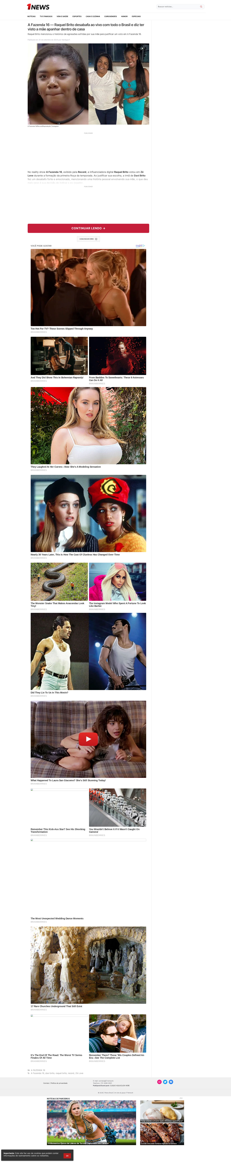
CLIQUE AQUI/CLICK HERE (120, 1085)
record (71, 1073)
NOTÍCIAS (31, 16)
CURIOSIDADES (110, 16)
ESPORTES (77, 16)
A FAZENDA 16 (38, 1070)
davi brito (50, 1073)
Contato (46, 1083)
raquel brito (61, 1073)
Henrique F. (66, 40)
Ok (67, 1156)
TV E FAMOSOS (46, 16)
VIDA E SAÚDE (62, 16)
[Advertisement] (88, 151)
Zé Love (79, 1073)
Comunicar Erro (87, 239)
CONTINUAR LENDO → (88, 228)
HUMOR (124, 16)
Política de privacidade (59, 1083)
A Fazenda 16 (37, 1073)
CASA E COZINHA (93, 16)
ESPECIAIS (136, 16)
